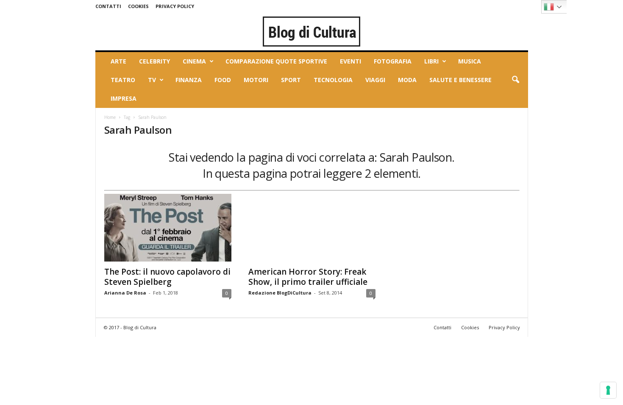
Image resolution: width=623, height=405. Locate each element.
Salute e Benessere (460, 80)
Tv (152, 80)
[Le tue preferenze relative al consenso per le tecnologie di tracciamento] (608, 390)
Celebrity (154, 61)
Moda (407, 80)
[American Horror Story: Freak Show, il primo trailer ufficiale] (311, 228)
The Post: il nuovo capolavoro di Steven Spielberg (167, 276)
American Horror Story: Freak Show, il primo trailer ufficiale (307, 276)
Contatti (108, 6)
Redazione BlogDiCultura (280, 292)
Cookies (138, 6)
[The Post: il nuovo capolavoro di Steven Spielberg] (167, 228)
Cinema (194, 61)
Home (110, 117)
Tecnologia (333, 80)
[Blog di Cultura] (311, 31)
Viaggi (375, 80)
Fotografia (393, 61)
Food (222, 80)
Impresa (123, 98)
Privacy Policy (175, 6)
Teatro (123, 80)
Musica (469, 61)
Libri (431, 61)
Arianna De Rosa (125, 292)
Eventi (350, 61)
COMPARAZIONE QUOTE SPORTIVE (276, 61)
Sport (291, 80)
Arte (118, 61)
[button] (515, 80)
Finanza (188, 80)
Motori (256, 80)
